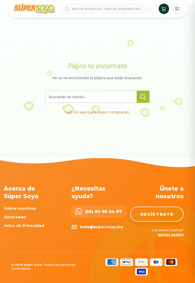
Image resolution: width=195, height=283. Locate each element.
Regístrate (157, 214)
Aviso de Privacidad (24, 225)
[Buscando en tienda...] (143, 97)
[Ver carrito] (164, 9)
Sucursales (15, 216)
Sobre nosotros (20, 208)
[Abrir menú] (177, 9)
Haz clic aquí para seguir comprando (97, 111)
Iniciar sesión (171, 234)
